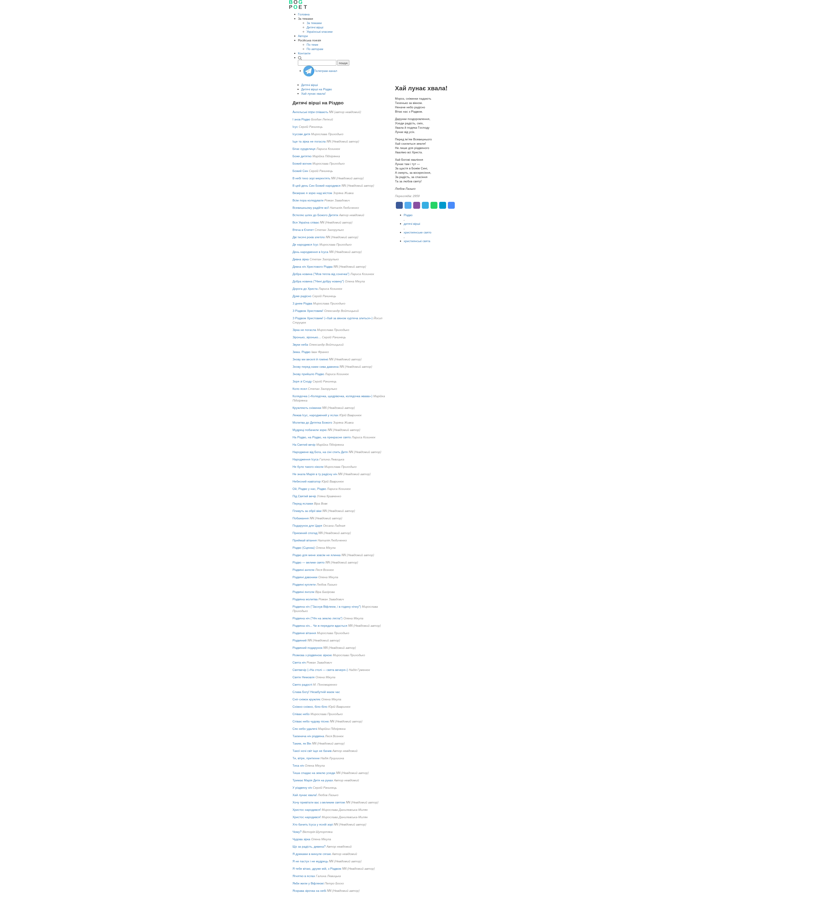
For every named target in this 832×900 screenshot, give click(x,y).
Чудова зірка (301, 839)
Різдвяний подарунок (307, 647)
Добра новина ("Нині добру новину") (318, 281)
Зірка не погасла (304, 329)
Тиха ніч (298, 765)
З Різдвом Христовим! (307, 310)
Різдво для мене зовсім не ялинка (316, 555)
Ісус (295, 126)
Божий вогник (302, 163)
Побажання (300, 518)
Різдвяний (299, 640)
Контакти (304, 53)
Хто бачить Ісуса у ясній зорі (312, 824)
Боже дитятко (302, 156)
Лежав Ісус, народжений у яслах (315, 415)
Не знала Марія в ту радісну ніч (314, 474)
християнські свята (417, 241)
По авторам (315, 49)
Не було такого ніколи (307, 466)
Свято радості (302, 684)
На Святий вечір (303, 444)
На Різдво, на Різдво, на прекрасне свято (321, 437)
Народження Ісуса (305, 459)
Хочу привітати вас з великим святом (318, 802)
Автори (303, 36)
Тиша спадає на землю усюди (313, 773)
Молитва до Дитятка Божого (312, 422)
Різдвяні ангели (303, 569)
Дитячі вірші (315, 27)
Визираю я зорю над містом (312, 193)
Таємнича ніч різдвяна (308, 736)
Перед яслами (302, 503)
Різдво (408, 215)
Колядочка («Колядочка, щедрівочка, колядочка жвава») (332, 396)
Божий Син (300, 170)
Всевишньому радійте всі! (310, 207)
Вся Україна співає (305, 222)
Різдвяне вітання (304, 633)
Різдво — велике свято (308, 562)
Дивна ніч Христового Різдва (312, 266)
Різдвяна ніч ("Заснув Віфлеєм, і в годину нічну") (326, 606)
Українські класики (320, 31)
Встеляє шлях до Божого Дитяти (315, 215)
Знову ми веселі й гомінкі (310, 359)
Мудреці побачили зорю (309, 429)
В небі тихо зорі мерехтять (311, 178)
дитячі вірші (412, 223)
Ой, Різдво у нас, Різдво (309, 488)
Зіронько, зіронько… (306, 337)
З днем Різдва (302, 303)
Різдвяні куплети (304, 584)
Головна (304, 14)
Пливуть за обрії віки (307, 510)
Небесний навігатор (306, 481)
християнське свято (417, 232)
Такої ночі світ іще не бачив (312, 750)
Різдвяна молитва (305, 599)
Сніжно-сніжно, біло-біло (309, 706)
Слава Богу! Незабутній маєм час (316, 692)
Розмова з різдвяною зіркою (312, 655)
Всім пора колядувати (307, 200)
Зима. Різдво (301, 352)
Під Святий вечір (304, 496)
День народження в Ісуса (310, 251)
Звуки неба (300, 344)
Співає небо (301, 714)
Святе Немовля (303, 677)
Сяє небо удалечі (304, 728)
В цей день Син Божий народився (316, 185)
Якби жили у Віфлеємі (308, 883)
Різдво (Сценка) (303, 547)
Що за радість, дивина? (309, 846)
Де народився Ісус (305, 244)
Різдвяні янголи (303, 591)
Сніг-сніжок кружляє (306, 699)
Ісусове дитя (301, 134)
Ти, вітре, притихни (306, 758)
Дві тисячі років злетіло (308, 237)
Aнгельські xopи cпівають (310, 112)
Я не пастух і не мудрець (310, 861)
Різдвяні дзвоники (304, 577)
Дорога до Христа (305, 288)
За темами (314, 23)
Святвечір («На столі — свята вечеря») (320, 669)
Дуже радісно (301, 296)
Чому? (297, 831)
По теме (312, 44)
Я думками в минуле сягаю (311, 853)
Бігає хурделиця (303, 148)
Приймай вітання (304, 540)
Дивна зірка (300, 259)
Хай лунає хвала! (313, 93)
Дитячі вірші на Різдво (316, 89)
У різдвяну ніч (302, 787)
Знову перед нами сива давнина (315, 366)
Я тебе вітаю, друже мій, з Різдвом (316, 868)
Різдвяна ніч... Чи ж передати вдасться (319, 625)
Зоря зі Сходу (302, 381)
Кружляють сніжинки (306, 407)
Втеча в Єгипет (303, 229)
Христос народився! (306, 809)
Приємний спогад (304, 533)
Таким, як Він (301, 743)
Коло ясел (299, 388)
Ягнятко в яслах (303, 876)
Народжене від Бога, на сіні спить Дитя (320, 452)
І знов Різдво (301, 119)
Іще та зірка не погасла (309, 141)
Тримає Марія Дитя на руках (312, 780)
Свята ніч (299, 662)
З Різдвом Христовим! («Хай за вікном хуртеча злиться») (332, 318)
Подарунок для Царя (307, 525)
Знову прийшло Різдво (308, 374)
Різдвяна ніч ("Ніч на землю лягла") (317, 618)
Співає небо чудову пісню (310, 721)
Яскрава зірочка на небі (309, 890)
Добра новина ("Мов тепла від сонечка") (320, 274)
